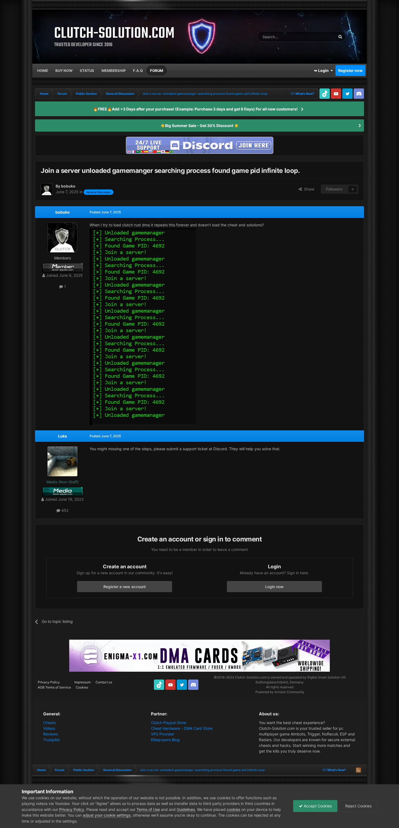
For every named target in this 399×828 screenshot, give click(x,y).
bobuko (62, 212)
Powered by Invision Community (279, 692)
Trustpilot (51, 739)
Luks (62, 436)
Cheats (49, 722)
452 (64, 510)
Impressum (82, 682)
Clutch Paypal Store (168, 722)
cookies (233, 809)
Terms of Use (148, 809)
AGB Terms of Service (54, 687)
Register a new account (124, 586)
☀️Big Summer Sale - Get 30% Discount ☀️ (199, 125)
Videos (49, 728)
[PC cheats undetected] (199, 144)
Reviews (50, 734)
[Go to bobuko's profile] (47, 189)
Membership (114, 70)
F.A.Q (138, 70)
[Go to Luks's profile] (62, 461)
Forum (156, 70)
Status (87, 70)
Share (308, 189)
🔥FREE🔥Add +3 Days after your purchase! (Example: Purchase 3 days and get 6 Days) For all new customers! (195, 109)
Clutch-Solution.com (251, 677)
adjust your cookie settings (107, 815)
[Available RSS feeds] (358, 770)
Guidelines (186, 809)
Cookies (82, 687)
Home (42, 70)
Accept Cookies (317, 806)
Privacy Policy (49, 682)
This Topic (320, 36)
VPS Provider (162, 734)
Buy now (63, 70)
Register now (350, 70)
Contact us (104, 682)
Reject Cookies (358, 806)
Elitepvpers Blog (165, 739)
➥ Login (322, 70)
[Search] (340, 37)
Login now (274, 586)
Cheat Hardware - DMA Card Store (182, 728)
